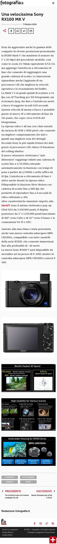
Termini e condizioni (9, 530)
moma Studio (50, 532)
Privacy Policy (7, 532)
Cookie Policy (7, 535)
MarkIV (5, 205)
